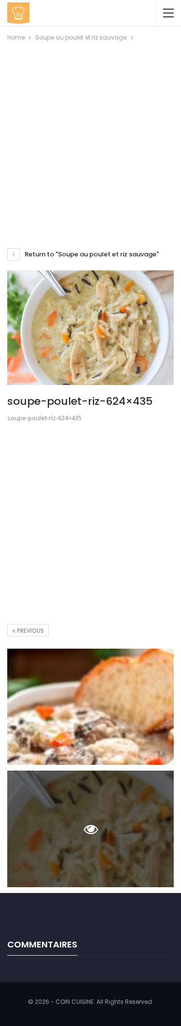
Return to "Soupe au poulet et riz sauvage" (91, 254)
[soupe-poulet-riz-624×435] (90, 707)
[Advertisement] (90, 138)
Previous (29, 630)
